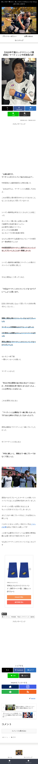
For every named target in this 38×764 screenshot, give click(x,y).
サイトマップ (28, 757)
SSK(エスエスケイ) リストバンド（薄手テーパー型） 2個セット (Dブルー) (19, 588)
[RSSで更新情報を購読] (27, 692)
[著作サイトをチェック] (10, 687)
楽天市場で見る (19, 602)
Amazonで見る (19, 597)
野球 (5, 614)
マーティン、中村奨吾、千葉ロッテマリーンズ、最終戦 (19, 617)
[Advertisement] (19, 145)
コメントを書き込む (19, 731)
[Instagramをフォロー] (27, 687)
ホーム (10, 757)
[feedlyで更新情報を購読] (10, 692)
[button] (24, 114)
